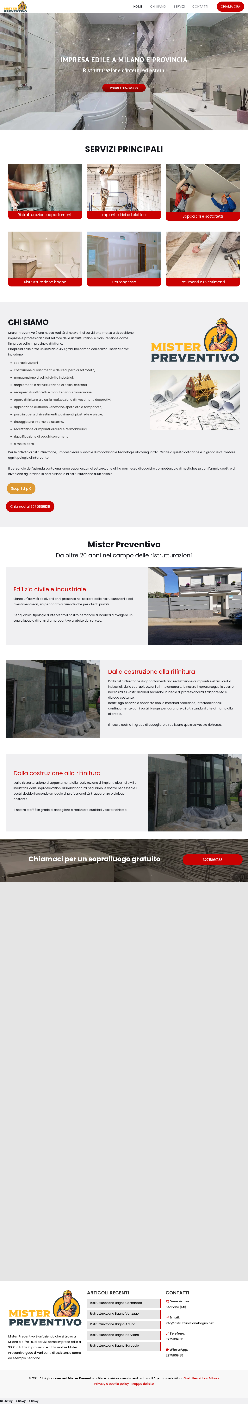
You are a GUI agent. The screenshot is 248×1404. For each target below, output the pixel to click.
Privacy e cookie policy (111, 1384)
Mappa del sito (142, 1384)
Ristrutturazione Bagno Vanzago (114, 1313)
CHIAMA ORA (230, 6)
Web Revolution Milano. (201, 1378)
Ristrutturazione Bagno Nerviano (114, 1335)
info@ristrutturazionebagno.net (190, 1323)
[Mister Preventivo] (15, 6)
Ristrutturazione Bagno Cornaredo (116, 1303)
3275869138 (174, 1339)
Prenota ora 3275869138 (124, 87)
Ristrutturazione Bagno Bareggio (114, 1345)
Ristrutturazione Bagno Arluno (112, 1324)
